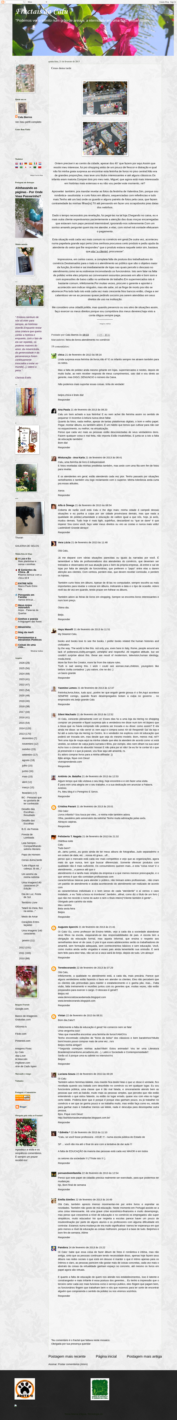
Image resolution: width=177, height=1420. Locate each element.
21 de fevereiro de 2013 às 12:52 (95, 714)
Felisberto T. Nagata (69, 836)
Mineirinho (24, 627)
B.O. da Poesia (30, 829)
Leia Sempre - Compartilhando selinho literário (31, 846)
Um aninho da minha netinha (30, 876)
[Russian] (17, 166)
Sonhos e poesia (28, 618)
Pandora (63, 1247)
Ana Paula (64, 409)
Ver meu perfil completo (28, 121)
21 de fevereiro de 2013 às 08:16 (83, 354)
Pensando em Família (26, 595)
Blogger (108, 1414)
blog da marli (26, 632)
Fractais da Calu (41, 11)
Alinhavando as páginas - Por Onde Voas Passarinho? (29, 192)
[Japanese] (26, 166)
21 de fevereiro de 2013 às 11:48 (89, 542)
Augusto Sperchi (68, 926)
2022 (22, 684)
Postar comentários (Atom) (73, 1364)
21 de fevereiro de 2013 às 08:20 (89, 409)
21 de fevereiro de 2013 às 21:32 (100, 836)
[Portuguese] (22, 166)
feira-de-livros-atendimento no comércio (88, 339)
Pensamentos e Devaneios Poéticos (30, 638)
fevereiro (27, 792)
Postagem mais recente (67, 1356)
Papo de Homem (31, 854)
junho (25, 771)
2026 (22, 662)
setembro (27, 754)
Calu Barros (25, 117)
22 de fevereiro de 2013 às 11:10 (89, 1132)
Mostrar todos (37, 651)
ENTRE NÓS (25, 583)
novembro (28, 743)
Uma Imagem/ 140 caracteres (32, 932)
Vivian (61, 1015)
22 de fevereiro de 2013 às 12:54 (100, 1173)
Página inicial (106, 1356)
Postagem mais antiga (144, 1356)
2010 (22, 958)
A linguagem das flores (30, 621)
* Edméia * (64, 1132)
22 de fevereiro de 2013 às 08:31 (84, 1015)
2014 (22, 728)
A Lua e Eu (24, 558)
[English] (17, 163)
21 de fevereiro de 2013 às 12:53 (100, 776)
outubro (26, 749)
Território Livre (29, 902)
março (26, 787)
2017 (22, 711)
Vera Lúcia (64, 542)
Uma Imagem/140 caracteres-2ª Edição (31, 885)
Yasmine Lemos (67, 687)
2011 (22, 953)
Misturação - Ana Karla (71, 457)
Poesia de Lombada (28, 836)
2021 (22, 690)
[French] (22, 163)
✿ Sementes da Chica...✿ (27, 570)
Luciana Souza (66, 1073)
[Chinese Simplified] (40, 166)
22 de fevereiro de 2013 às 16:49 (94, 1199)
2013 (22, 733)
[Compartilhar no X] (103, 335)
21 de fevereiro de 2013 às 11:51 (92, 629)
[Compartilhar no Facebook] (106, 335)
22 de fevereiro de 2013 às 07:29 (95, 967)
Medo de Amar (30, 916)
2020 (22, 695)
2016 (22, 717)
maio (25, 776)
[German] (26, 163)
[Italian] (36, 163)
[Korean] (31, 166)
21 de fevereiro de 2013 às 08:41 (104, 457)
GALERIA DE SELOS (27, 545)
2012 (22, 947)
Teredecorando (67, 967)
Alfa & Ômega (66, 505)
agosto (26, 760)
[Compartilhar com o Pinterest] (108, 335)
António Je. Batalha (69, 776)
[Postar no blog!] (101, 335)
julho (25, 765)
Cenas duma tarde (32, 860)
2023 (22, 679)
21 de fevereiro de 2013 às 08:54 (93, 505)
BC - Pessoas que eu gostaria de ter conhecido (32, 800)
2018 (22, 706)
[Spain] (31, 163)
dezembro (28, 738)
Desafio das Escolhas (28, 822)
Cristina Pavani (67, 806)
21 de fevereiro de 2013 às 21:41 (97, 926)
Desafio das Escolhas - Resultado (28, 812)
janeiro (26, 940)
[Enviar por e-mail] (98, 335)
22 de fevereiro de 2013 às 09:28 (94, 1073)
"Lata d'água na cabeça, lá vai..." (32, 867)
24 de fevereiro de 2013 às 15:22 (87, 1247)
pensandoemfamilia (69, 1173)
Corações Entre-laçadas (31, 923)
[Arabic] (35, 166)
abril (25, 782)
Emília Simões (66, 1199)
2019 (22, 701)
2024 (22, 673)
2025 (22, 668)
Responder (64, 399)
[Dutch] (40, 163)
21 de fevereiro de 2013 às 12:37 (96, 687)
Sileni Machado (67, 714)
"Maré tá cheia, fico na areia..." (32, 909)
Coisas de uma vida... (27, 645)
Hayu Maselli (65, 629)
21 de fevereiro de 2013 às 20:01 (95, 806)
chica (61, 354)
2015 (22, 722)
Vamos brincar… (26, 599)
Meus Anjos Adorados (25, 606)
